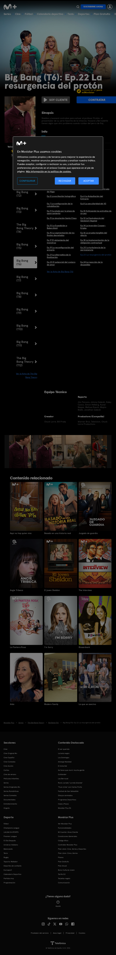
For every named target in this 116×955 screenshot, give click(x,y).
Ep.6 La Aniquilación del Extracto (91, 197)
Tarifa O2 (62, 874)
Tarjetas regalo (64, 878)
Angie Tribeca (16, 590)
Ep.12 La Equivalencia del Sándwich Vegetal (92, 219)
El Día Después (10, 841)
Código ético (63, 841)
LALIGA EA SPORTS (11, 832)
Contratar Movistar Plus (67, 845)
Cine (18, 13)
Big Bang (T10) (22, 327)
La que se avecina (87, 704)
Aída (12, 704)
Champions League (11, 828)
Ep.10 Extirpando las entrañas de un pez (95, 212)
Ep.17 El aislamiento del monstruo (58, 241)
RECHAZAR (65, 180)
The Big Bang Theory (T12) (24, 361)
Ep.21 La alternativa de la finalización (59, 256)
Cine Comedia (9, 762)
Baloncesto (8, 849)
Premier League (10, 836)
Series (7, 13)
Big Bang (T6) (22, 262)
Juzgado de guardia (88, 533)
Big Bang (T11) (22, 343)
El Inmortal (62, 766)
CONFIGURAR (27, 180)
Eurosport (8, 870)
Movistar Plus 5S (64, 808)
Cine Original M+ (10, 753)
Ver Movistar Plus (65, 824)
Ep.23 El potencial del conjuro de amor (61, 263)
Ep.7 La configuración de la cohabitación (59, 204)
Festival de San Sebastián (68, 791)
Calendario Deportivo (12, 874)
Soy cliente (58, 100)
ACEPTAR (88, 180)
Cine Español (9, 758)
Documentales (9, 800)
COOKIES (82, 933)
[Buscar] (78, 6)
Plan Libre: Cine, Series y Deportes (72, 849)
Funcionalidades (64, 828)
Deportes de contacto (12, 866)
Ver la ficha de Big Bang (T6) (60, 271)
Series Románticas (11, 791)
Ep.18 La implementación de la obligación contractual (94, 241)
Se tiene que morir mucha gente (71, 770)
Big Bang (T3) (22, 210)
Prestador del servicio (40, 933)
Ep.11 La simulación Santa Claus (62, 218)
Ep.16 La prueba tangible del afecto (93, 234)
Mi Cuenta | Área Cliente (68, 832)
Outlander (62, 774)
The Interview (85, 590)
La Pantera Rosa (18, 647)
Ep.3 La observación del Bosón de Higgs (61, 190)
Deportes (83, 13)
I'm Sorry (48, 647)
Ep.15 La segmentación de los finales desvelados (60, 234)
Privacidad (70, 933)
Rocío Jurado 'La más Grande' (70, 783)
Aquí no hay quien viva (20, 533)
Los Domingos (63, 758)
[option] (20, 451)
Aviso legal (57, 933)
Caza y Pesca (63, 804)
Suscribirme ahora (93, 7)
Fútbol (29, 13)
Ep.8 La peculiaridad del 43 (93, 203)
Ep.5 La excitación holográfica (61, 196)
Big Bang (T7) (22, 278)
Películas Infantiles (11, 779)
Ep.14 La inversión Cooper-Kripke (93, 226)
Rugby (6, 857)
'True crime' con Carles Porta (70, 787)
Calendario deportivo (50, 13)
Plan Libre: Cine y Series (68, 853)
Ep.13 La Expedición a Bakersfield (57, 226)
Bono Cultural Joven (66, 870)
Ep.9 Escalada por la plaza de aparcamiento (61, 212)
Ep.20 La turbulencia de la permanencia (92, 248)
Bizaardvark (84, 647)
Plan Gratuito (102, 13)
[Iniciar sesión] (109, 6)
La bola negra (63, 753)
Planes (60, 857)
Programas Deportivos (67, 800)
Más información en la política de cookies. (48, 171)
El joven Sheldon (52, 590)
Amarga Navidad (64, 762)
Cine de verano (10, 774)
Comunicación (64, 883)
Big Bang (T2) (22, 193)
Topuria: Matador (11, 862)
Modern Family (51, 704)
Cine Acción (8, 766)
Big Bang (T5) (22, 246)
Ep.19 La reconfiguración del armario (60, 248)
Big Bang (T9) (22, 311)
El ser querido (63, 749)
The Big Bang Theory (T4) (24, 228)
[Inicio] (11, 7)
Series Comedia (10, 795)
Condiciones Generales (67, 836)
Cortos (6, 770)
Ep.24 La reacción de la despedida (91, 263)
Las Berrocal (63, 779)
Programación (9, 883)
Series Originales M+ (12, 787)
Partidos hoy (9, 878)
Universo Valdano (11, 845)
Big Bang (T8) (22, 294)
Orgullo (7, 808)
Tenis (71, 13)
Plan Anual (62, 866)
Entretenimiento (10, 804)
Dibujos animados (65, 795)
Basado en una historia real (57, 533)
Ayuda (58, 906)
